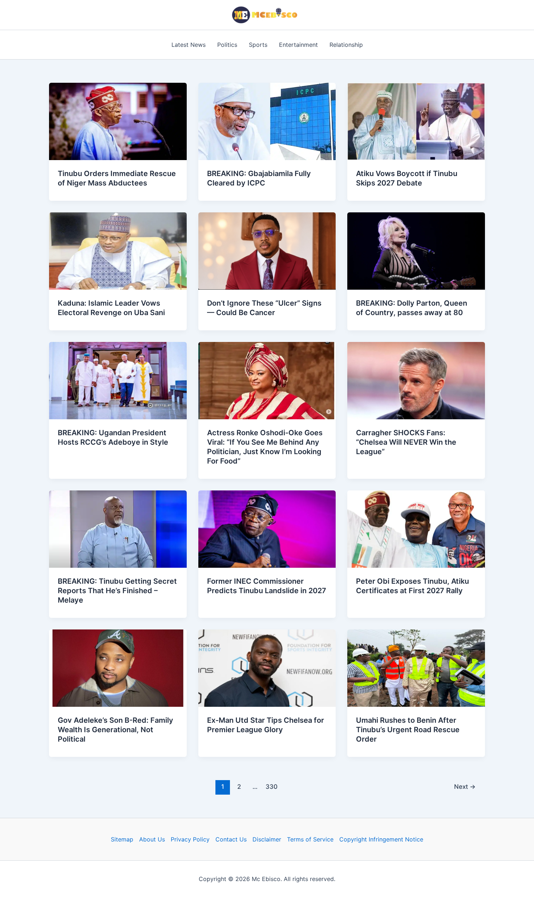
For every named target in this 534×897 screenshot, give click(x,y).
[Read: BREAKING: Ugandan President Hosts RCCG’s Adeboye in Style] (118, 380)
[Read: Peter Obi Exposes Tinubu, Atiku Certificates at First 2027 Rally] (416, 528)
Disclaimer (266, 839)
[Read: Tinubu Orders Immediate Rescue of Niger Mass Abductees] (118, 121)
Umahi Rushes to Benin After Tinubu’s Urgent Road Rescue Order (408, 729)
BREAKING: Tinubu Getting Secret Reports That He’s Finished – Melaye (117, 590)
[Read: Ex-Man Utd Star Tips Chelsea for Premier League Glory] (267, 667)
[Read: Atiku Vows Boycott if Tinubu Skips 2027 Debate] (416, 121)
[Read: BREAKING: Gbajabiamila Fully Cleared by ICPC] (267, 121)
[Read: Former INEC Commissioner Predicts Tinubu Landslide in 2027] (267, 528)
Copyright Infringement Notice (381, 839)
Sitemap (122, 839)
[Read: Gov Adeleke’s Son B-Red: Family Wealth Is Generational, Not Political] (118, 667)
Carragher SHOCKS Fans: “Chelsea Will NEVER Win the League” (406, 442)
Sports (258, 44)
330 (272, 786)
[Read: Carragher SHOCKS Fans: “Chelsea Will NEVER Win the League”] (416, 380)
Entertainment (298, 44)
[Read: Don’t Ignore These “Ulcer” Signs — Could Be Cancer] (267, 250)
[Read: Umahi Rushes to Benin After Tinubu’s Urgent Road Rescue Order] (416, 667)
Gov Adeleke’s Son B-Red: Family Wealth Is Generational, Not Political (115, 729)
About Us (152, 839)
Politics (227, 44)
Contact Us (231, 839)
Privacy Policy (190, 839)
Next (465, 786)
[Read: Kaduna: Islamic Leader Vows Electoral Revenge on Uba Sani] (118, 250)
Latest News (188, 44)
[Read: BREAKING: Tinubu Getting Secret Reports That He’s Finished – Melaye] (118, 528)
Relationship (346, 44)
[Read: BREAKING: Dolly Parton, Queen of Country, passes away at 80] (416, 250)
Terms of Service (310, 839)
